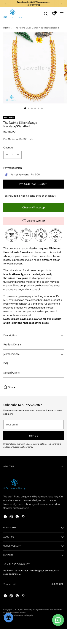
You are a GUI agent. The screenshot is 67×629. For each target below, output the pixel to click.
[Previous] (5, 3)
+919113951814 (33, 5)
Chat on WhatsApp (33, 207)
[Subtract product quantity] (7, 155)
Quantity (8, 147)
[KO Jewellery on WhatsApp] (23, 517)
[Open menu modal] (62, 14)
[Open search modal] (46, 14)
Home (6, 27)
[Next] (61, 3)
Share (11, 387)
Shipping (24, 195)
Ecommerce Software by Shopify (18, 615)
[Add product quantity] (18, 155)
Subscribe (58, 584)
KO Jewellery (26, 609)
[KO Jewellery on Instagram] (11, 517)
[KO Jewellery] (12, 13)
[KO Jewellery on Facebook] (5, 517)
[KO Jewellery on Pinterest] (17, 517)
